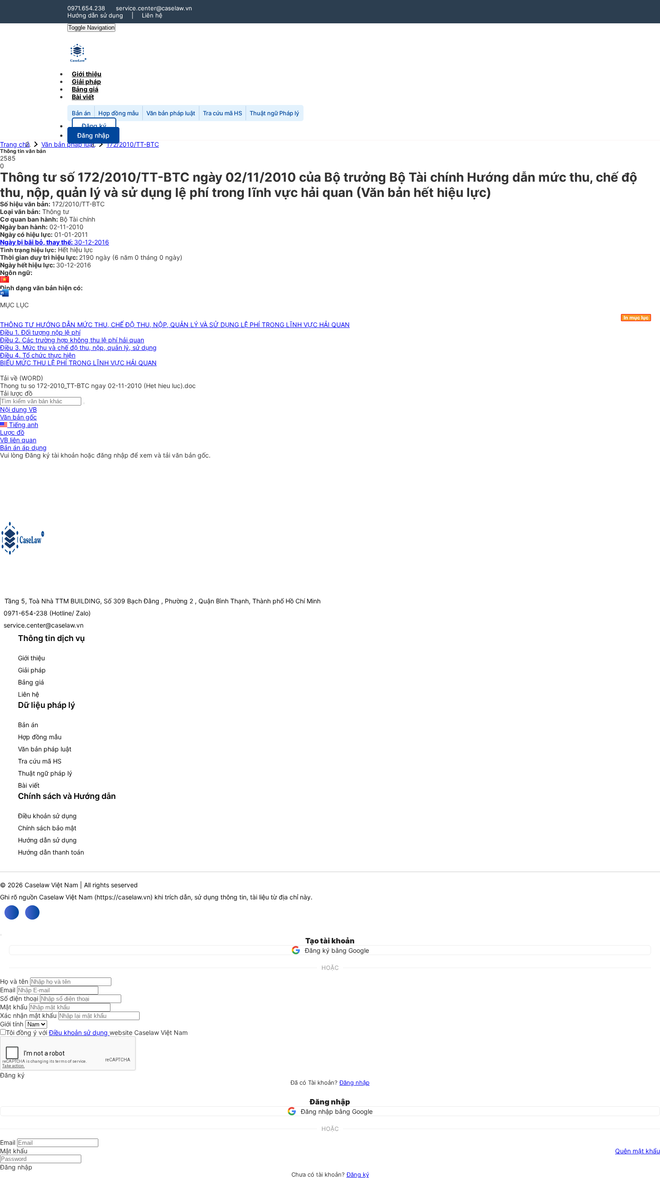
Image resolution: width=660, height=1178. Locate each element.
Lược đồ (12, 432)
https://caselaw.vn (123, 897)
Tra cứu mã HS (222, 113)
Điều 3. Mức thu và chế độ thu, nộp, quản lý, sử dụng (78, 347)
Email (7, 990)
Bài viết (83, 96)
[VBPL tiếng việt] (4, 280)
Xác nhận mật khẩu (28, 1015)
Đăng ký (358, 1174)
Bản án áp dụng (23, 447)
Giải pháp (32, 670)
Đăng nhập (354, 1082)
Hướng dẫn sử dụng (95, 15)
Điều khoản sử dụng (47, 816)
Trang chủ (15, 144)
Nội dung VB (18, 409)
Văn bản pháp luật (170, 113)
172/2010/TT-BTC (132, 144)
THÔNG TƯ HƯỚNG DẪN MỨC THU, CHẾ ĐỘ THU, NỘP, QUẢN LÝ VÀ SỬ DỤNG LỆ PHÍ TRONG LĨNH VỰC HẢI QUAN (175, 324)
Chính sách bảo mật (47, 828)
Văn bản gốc (18, 417)
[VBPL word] (4, 297)
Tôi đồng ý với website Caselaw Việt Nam (97, 1032)
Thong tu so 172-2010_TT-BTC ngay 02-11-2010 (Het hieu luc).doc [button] (98, 385)
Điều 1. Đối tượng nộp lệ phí (40, 332)
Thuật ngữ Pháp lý (274, 113)
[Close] (1, 935)
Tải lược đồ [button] (16, 393)
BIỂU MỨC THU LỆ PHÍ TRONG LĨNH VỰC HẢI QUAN (78, 362)
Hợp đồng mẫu (118, 113)
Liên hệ (152, 15)
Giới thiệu (31, 658)
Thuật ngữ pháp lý (45, 773)
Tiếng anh (22, 424)
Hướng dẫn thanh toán (51, 852)
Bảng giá (31, 682)
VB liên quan (18, 440)
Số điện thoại (19, 998)
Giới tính (11, 1024)
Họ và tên (14, 981)
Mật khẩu (13, 1007)
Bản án (81, 113)
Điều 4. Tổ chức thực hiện (37, 355)
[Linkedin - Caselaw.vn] (32, 912)
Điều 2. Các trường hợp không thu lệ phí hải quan (72, 340)
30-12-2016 (54, 242)
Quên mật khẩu (637, 1151)
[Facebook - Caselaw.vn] (11, 912)
